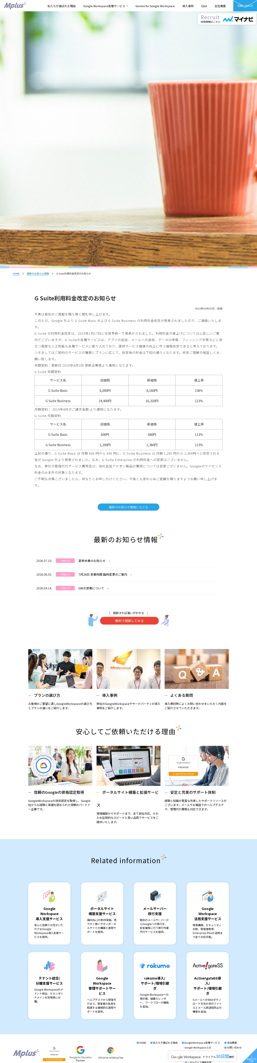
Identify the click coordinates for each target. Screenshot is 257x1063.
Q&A (204, 6)
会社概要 (220, 6)
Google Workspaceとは (198, 1047)
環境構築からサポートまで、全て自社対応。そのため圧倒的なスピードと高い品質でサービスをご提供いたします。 (128, 806)
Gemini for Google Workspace (155, 6)
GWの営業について (91, 588)
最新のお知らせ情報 (38, 273)
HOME (16, 273)
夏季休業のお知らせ (92, 560)
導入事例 (188, 6)
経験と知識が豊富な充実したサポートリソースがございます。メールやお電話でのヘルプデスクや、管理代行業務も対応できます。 (196, 800)
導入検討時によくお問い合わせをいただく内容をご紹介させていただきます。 (196, 701)
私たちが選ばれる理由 (61, 6)
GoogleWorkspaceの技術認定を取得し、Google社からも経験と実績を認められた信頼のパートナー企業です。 (59, 800)
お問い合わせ (234, 1047)
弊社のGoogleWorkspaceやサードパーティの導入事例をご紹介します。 (128, 701)
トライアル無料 (218, 1056)
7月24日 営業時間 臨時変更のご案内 (102, 574)
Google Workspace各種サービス (105, 6)
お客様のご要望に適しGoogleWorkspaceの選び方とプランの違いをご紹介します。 (60, 701)
